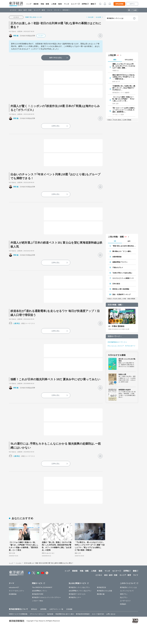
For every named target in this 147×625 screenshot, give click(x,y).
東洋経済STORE (37, 594)
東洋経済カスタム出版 (104, 591)
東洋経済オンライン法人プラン (79, 587)
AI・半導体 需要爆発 (116, 326)
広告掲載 (69, 609)
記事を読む (56, 126)
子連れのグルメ (117, 267)
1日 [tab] (115, 241)
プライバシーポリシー (37, 614)
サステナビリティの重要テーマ (123, 278)
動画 (60, 4)
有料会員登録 (119, 4)
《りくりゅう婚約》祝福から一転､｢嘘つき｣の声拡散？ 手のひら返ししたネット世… (123, 99)
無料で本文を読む (55, 58)
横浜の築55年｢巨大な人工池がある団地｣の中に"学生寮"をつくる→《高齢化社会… (123, 77)
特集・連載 (45, 4)
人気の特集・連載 (116, 237)
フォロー (40, 35)
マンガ (66, 4)
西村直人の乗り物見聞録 (120, 289)
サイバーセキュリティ (16, 591)
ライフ (49, 10)
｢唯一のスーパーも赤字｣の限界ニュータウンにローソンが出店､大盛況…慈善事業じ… (123, 110)
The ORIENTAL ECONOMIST (42, 587)
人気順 (53, 4)
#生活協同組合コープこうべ (117, 342)
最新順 (36, 4)
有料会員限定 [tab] (129, 59)
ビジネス (13, 10)
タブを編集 (133, 10)
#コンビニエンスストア (116, 346)
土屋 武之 (16, 323)
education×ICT (14, 587)
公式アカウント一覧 (56, 609)
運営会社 (34, 609)
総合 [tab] (115, 59)
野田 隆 (15, 36)
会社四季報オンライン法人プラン (80, 591)
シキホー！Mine (37, 601)
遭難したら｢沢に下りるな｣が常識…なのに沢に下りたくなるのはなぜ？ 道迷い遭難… (123, 66)
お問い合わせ (110, 614)
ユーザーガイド (125, 601)
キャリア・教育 (39, 10)
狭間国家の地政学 (125, 390)
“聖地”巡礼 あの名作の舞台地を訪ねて (124, 246)
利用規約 (123, 604)
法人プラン (124, 597)
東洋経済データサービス (77, 594)
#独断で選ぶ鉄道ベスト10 (33, 17)
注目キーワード (114, 336)
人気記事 (112, 55)
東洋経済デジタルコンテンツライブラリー (46, 597)
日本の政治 (116, 283)
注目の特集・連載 (115, 305)
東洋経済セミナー (75, 597)
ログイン (132, 4)
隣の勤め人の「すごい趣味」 (122, 251)
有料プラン (124, 594)
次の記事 (98, 17)
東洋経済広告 (101, 587)
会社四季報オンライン (39, 591)
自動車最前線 (117, 257)
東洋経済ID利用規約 (83, 614)
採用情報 (43, 609)
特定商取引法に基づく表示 (65, 614)
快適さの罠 (122, 374)
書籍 (92, 4)
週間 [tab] (129, 241)
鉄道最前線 (13, 594)
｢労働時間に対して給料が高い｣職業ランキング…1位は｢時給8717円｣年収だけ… (123, 88)
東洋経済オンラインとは (115, 18)
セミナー (74, 4)
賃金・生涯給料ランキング (121, 294)
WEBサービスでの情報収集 (18, 614)
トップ (28, 4)
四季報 (84, 4)
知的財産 (50, 614)
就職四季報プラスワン (120, 262)
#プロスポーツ (130, 346)
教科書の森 (101, 594)
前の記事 (90, 17)
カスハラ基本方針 (98, 614)
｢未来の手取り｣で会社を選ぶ (122, 273)
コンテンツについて (127, 591)
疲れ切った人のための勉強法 (127, 360)
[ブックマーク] (100, 35)
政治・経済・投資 (25, 10)
